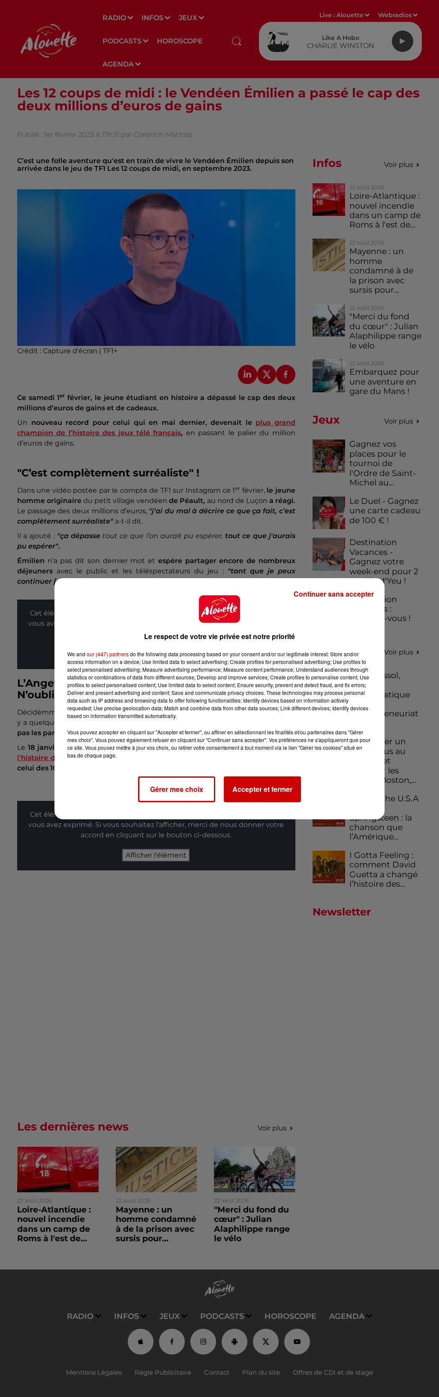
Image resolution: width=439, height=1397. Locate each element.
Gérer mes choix (176, 789)
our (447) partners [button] (108, 654)
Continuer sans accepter (334, 594)
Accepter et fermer (262, 789)
